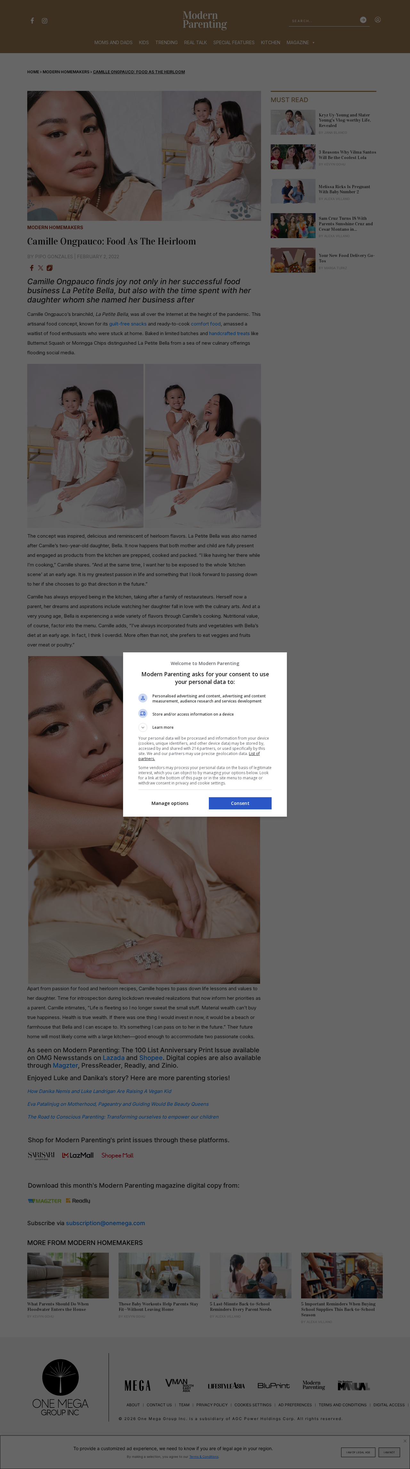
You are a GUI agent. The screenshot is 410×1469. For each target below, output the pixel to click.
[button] (205, 727)
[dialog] (205, 734)
